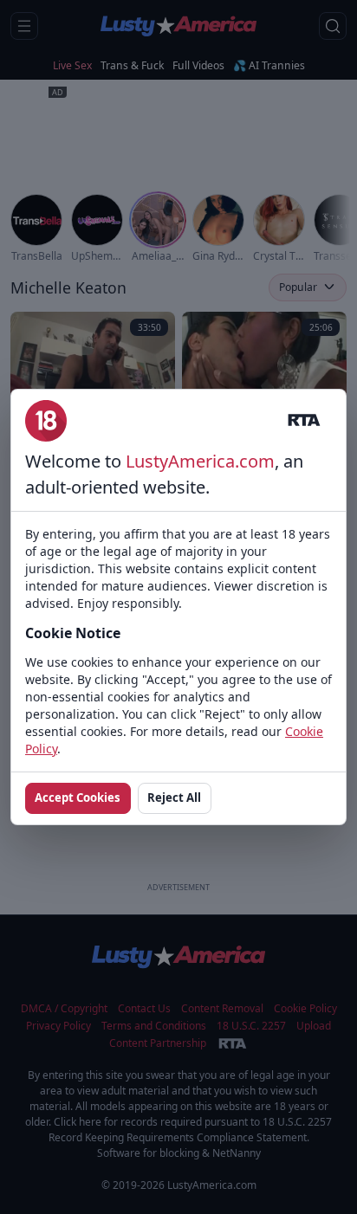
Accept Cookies (77, 797)
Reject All (174, 797)
